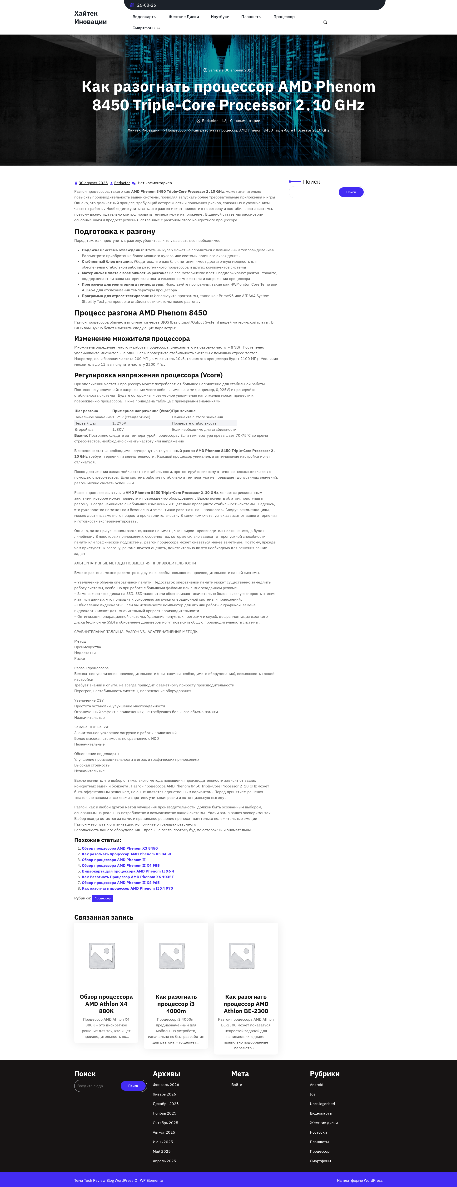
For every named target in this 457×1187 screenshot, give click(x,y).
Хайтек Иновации (90, 17)
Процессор (284, 17)
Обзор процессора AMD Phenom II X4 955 (121, 865)
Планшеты (251, 17)
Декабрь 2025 (166, 1103)
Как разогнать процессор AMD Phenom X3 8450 (126, 854)
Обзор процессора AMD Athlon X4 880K (106, 1004)
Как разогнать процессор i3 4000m (176, 1004)
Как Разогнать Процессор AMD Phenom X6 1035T (128, 876)
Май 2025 (162, 1151)
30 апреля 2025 (93, 183)
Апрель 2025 (164, 1160)
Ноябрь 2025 (164, 1113)
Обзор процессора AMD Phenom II (114, 859)
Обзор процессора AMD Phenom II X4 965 (121, 882)
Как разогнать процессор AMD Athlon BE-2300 (246, 1004)
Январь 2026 (164, 1094)
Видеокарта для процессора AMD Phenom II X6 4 (128, 871)
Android (316, 1084)
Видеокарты (145, 17)
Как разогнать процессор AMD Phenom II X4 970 (127, 888)
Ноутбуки (220, 17)
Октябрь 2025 (165, 1122)
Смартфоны (144, 28)
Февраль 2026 (166, 1084)
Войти (236, 1084)
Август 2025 (164, 1132)
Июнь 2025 (163, 1141)
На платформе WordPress (360, 1180)
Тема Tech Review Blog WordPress (104, 1180)
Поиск (311, 181)
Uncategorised (322, 1103)
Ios (312, 1094)
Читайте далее (104, 955)
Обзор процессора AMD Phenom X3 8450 (120, 848)
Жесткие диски (184, 17)
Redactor (122, 182)
